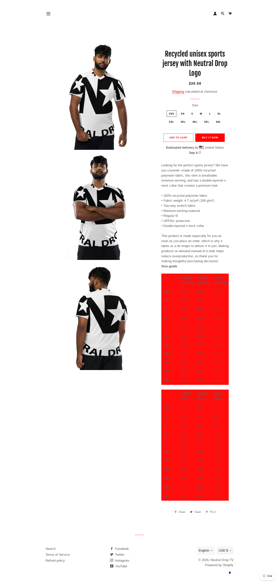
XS (182, 113)
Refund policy (55, 560)
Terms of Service (58, 554)
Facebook (121, 549)
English (204, 550)
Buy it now (210, 137)
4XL (194, 121)
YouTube (120, 566)
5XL (206, 121)
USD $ (223, 550)
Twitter (119, 554)
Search (51, 549)
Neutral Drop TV (221, 560)
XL (219, 113)
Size (195, 105)
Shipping (178, 91)
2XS (171, 113)
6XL (218, 121)
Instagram (121, 560)
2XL (171, 121)
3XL (183, 121)
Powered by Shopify (219, 565)
